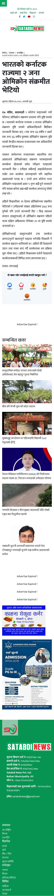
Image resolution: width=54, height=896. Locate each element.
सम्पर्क (41, 13)
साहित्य (5, 886)
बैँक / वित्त (6, 854)
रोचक (4, 894)
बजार (4, 846)
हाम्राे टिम (23, 13)
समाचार (11, 53)
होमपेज (4, 53)
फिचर (4, 834)
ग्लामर (5, 870)
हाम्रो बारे (13, 13)
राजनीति (6, 837)
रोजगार (5, 858)
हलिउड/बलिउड (9, 878)
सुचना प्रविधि (8, 861)
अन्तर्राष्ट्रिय (20, 53)
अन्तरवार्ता (6, 890)
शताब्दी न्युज (27, 101)
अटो (4, 850)
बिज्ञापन (33, 13)
